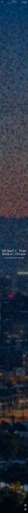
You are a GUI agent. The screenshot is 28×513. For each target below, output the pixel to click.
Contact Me (24, 2)
